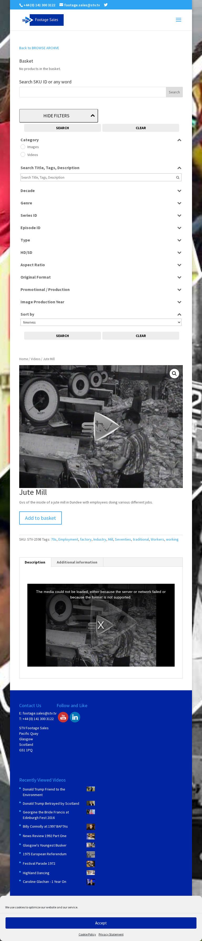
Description (35, 562)
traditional (141, 539)
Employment (68, 539)
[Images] (23, 146)
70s (54, 539)
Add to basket (40, 518)
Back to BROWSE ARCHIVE (39, 48)
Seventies (123, 539)
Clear (141, 127)
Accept (101, 922)
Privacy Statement (111, 934)
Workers (157, 539)
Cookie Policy (87, 934)
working (172, 539)
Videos (35, 359)
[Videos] (23, 154)
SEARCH (62, 127)
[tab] (35, 562)
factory (86, 539)
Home (23, 359)
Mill (110, 539)
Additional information (77, 562)
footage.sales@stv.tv (40, 713)
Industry (99, 539)
